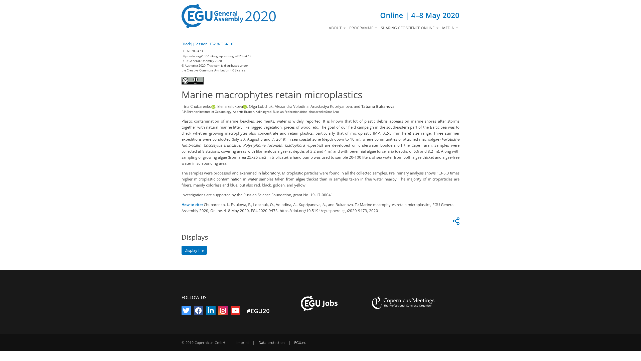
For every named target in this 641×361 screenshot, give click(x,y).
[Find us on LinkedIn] (211, 311)
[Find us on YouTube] (235, 311)
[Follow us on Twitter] (186, 311)
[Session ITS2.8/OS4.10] (214, 43)
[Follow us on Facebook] (198, 311)
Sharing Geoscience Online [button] (408, 27)
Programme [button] (361, 27)
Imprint (242, 342)
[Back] (187, 43)
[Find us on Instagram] (223, 311)
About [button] (336, 27)
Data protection (272, 342)
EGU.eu (300, 342)
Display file (194, 250)
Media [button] (448, 27)
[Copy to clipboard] (455, 222)
